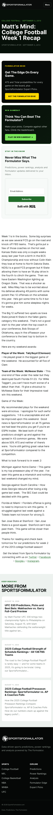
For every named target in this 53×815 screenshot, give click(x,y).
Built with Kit (27, 206)
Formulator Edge (38, 782)
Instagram (33, 561)
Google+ (20, 561)
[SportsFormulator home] (21, 4)
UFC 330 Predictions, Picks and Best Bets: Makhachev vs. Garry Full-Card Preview (24, 608)
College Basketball (11, 778)
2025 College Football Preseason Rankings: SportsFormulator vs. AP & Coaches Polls (26, 691)
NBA (4, 782)
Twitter (33, 557)
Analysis (34, 778)
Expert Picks (36, 787)
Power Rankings (38, 773)
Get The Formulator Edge (22, 96)
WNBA (5, 787)
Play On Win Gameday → (20, 137)
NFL (4, 773)
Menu (47, 5)
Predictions (35, 769)
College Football (11, 21)
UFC (4, 791)
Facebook (45, 557)
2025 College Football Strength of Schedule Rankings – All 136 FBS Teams (25, 651)
